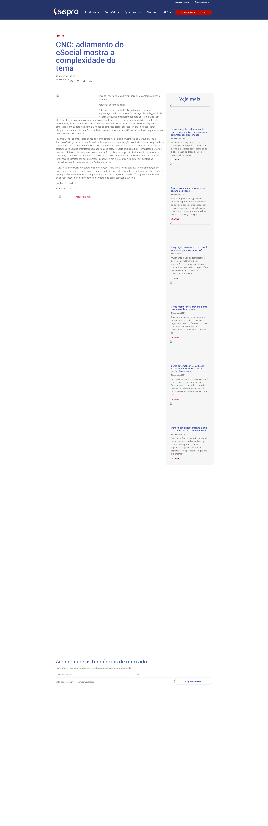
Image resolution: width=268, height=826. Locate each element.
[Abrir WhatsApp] (261, 819)
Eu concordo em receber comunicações (76, 682)
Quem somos (133, 12)
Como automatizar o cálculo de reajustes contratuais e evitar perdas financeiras (187, 368)
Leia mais (175, 160)
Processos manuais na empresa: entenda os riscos (188, 189)
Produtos (90, 12)
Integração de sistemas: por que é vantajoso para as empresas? (189, 249)
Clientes (151, 12)
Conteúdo (110, 12)
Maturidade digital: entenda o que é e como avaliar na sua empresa (189, 429)
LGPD (165, 12)
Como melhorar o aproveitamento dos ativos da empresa (189, 308)
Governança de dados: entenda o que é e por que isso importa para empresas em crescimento (189, 132)
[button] (72, 81)
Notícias (60, 36)
